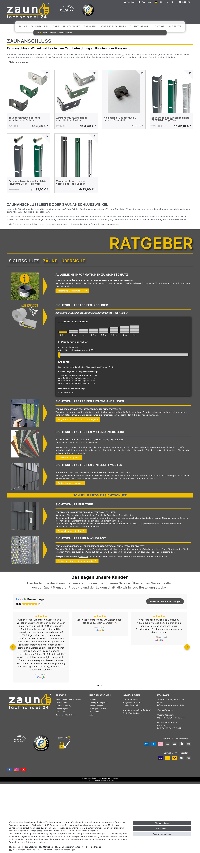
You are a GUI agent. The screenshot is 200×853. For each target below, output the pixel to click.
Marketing (48, 847)
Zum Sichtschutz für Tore (70, 531)
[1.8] (124, 329)
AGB (91, 715)
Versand (93, 700)
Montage (158, 26)
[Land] (156, 2)
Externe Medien (93, 847)
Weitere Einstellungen (64, 850)
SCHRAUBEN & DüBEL (177, 219)
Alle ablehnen (162, 828)
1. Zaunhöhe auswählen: (73, 321)
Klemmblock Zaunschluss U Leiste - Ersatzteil (120, 119)
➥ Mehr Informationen (18, 62)
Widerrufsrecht (96, 706)
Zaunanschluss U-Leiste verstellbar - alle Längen (70, 182)
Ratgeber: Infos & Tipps (66, 715)
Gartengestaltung (113, 26)
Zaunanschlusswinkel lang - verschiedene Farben (72, 119)
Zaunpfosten (40, 26)
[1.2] (93, 331)
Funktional (47, 850)
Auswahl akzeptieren (162, 834)
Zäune (23, 26)
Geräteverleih (61, 703)
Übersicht (73, 261)
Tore (56, 26)
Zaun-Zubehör (139, 26)
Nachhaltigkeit (62, 709)
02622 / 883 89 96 (175, 699)
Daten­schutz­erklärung (36, 842)
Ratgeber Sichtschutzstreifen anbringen (77, 419)
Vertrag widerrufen (98, 709)
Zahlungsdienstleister (69, 847)
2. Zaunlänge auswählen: (73, 342)
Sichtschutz (71, 26)
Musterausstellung (63, 706)
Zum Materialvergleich (68, 457)
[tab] (24, 261)
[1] (83, 331)
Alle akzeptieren (162, 823)
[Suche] (167, 2)
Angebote (174, 26)
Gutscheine (60, 712)
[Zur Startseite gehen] (38, 32)
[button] (13, 647)
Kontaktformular (165, 710)
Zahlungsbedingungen (99, 703)
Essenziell (18, 847)
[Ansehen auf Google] (41, 677)
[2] (134, 329)
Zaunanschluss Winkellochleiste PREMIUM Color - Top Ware (28, 182)
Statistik (33, 847)
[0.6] (63, 332)
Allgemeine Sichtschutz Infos (72, 291)
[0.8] (73, 331)
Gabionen (90, 26)
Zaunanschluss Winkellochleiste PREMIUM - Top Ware (170, 119)
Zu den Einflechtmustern (69, 483)
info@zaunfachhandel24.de (170, 705)
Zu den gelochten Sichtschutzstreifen (76, 561)
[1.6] (114, 330)
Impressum (94, 712)
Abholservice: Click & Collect (68, 700)
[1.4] (104, 330)
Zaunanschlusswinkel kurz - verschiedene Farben (25, 119)
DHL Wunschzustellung (24, 850)
